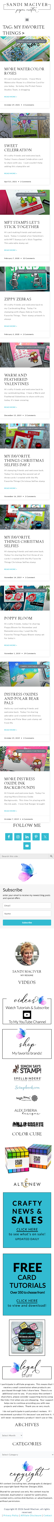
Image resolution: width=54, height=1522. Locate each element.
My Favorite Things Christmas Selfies (24, 541)
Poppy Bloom (18, 618)
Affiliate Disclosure (31, 1515)
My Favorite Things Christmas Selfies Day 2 (24, 460)
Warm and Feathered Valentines (16, 379)
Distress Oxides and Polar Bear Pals (21, 698)
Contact (47, 1515)
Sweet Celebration (18, 148)
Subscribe (27, 922)
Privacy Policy (11, 1515)
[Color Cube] (27, 1158)
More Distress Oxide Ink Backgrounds (19, 783)
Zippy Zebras (17, 299)
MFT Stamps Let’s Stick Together (22, 225)
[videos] (27, 1007)
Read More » (10, 97)
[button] (27, 19)
